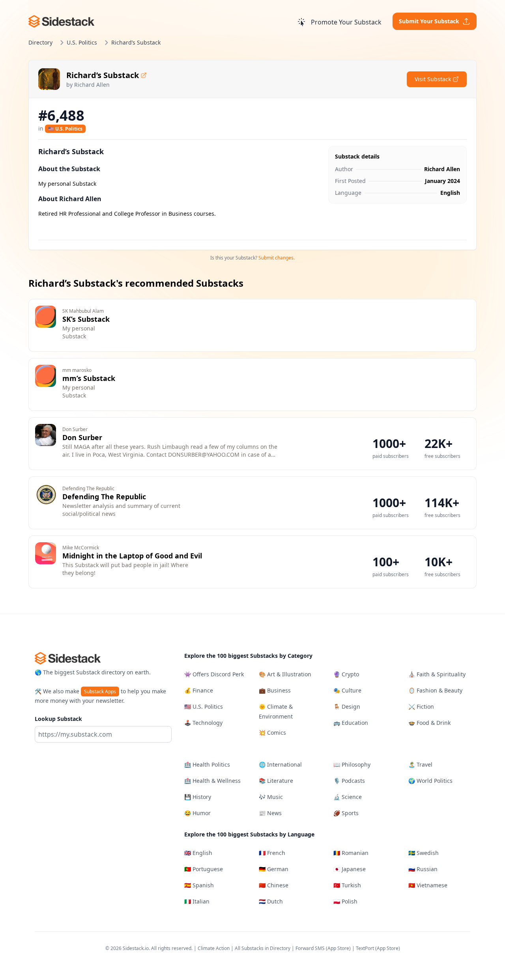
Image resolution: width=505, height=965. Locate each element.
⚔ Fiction (421, 706)
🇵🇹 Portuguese (203, 869)
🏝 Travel (420, 764)
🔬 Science (347, 797)
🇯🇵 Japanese (349, 869)
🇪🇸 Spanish (199, 885)
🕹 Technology (203, 722)
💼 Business (275, 690)
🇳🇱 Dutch (271, 901)
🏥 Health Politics (207, 764)
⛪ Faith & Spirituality (437, 674)
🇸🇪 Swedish (423, 853)
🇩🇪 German (273, 869)
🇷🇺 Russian (423, 869)
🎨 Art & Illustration (285, 674)
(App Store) (339, 948)
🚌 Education (350, 722)
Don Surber (82, 437)
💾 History (197, 797)
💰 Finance (198, 690)
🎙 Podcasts (349, 780)
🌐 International (280, 764)
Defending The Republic (104, 496)
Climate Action (214, 948)
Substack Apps (100, 691)
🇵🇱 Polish (345, 901)
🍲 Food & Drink (429, 722)
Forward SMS (310, 948)
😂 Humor (197, 813)
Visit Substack (433, 79)
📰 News (270, 813)
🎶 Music (271, 797)
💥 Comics (272, 732)
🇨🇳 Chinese (273, 885)
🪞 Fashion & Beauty (435, 690)
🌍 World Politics (430, 780)
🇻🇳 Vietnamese (427, 885)
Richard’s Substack (102, 75)
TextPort (365, 948)
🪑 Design (346, 706)
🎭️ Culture (347, 690)
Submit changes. (276, 257)
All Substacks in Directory (262, 948)
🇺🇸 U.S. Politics (65, 128)
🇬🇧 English (198, 853)
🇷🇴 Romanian (350, 853)
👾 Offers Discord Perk (214, 674)
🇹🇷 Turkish (347, 885)
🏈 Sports (346, 813)
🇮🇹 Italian (196, 901)
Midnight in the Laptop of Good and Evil (132, 555)
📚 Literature (276, 780)
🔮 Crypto (346, 674)
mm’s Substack (88, 378)
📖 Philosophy (351, 764)
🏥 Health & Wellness (212, 780)
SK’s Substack (86, 319)
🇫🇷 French (272, 853)
